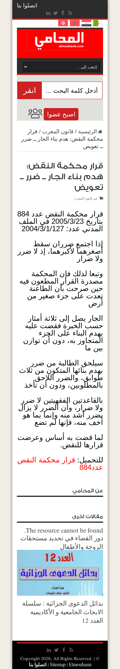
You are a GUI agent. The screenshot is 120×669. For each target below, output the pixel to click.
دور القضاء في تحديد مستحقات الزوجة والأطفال (61, 542)
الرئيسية (87, 131)
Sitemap (58, 664)
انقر (29, 90)
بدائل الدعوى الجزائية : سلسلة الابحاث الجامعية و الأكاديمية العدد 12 (62, 612)
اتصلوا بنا (27, 5)
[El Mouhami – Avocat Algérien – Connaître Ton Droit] (60, 45)
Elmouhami (70, 664)
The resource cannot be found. (63, 530)
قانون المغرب (58, 131)
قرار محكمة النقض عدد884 (60, 463)
